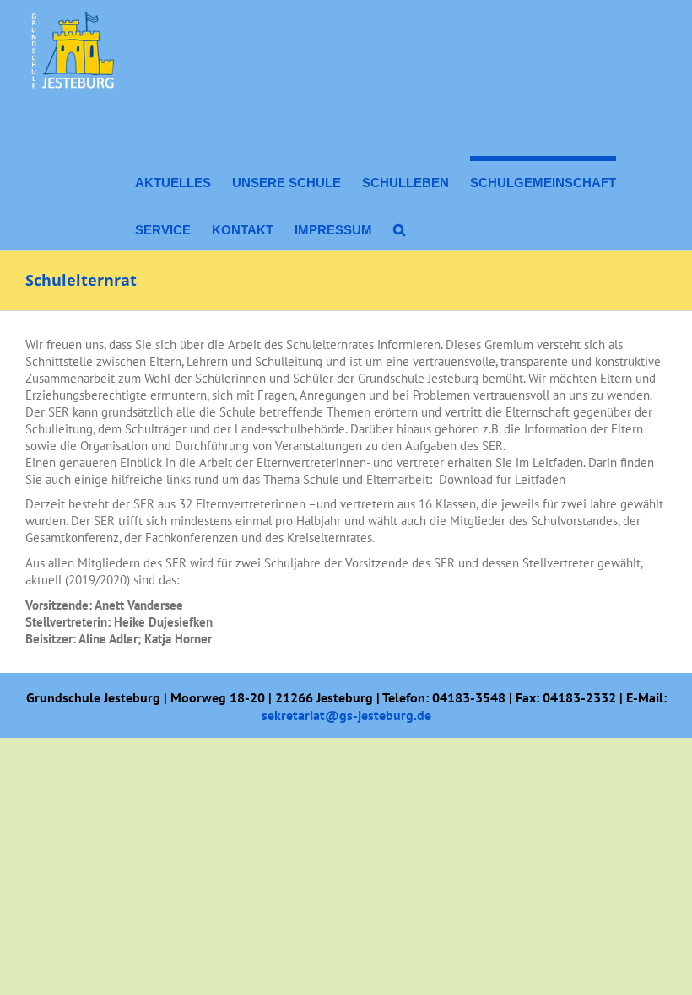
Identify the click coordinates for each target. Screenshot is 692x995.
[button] (399, 226)
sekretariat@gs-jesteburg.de (346, 715)
